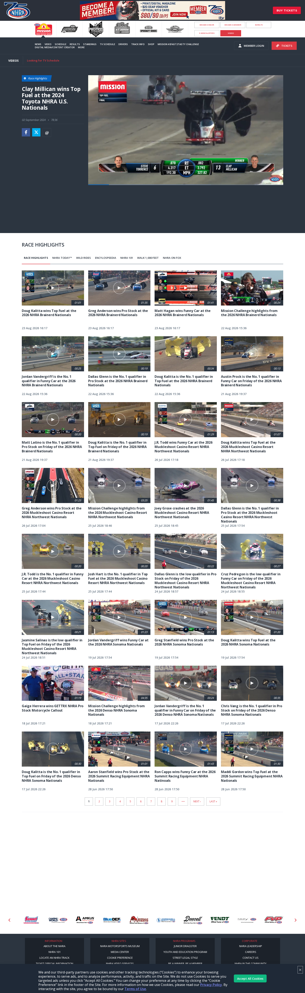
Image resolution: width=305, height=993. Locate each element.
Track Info (138, 44)
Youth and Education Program (185, 952)
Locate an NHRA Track (54, 958)
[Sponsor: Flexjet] (220, 920)
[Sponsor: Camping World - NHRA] (31, 920)
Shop (151, 44)
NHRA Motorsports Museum (120, 946)
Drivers (123, 44)
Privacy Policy (211, 984)
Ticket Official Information (54, 963)
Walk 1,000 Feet (148, 258)
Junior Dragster (185, 946)
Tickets (286, 46)
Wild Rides (83, 258)
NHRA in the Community (250, 963)
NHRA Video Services (120, 963)
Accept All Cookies (250, 979)
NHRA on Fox (172, 258)
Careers (250, 952)
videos (231, 33)
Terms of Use (135, 989)
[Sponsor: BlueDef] (85, 920)
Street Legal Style (185, 958)
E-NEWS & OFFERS (207, 33)
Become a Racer (207, 25)
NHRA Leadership (250, 946)
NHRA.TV (259, 25)
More (81, 47)
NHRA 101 (126, 258)
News (38, 44)
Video (48, 44)
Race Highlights (36, 258)
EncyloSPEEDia (105, 258)
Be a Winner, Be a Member (185, 963)
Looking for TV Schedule (43, 60)
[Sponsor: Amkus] (58, 920)
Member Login (254, 46)
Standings (89, 44)
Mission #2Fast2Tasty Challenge (178, 44)
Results (75, 44)
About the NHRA (54, 946)
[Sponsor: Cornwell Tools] (139, 920)
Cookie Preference (120, 958)
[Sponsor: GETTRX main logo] (274, 920)
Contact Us (251, 958)
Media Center (120, 952)
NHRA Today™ (62, 258)
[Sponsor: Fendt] (193, 920)
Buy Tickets (287, 10)
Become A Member (232, 25)
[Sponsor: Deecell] (166, 920)
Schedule (60, 44)
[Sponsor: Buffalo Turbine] (112, 920)
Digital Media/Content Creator (55, 47)
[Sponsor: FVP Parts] (247, 920)
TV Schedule (107, 44)
